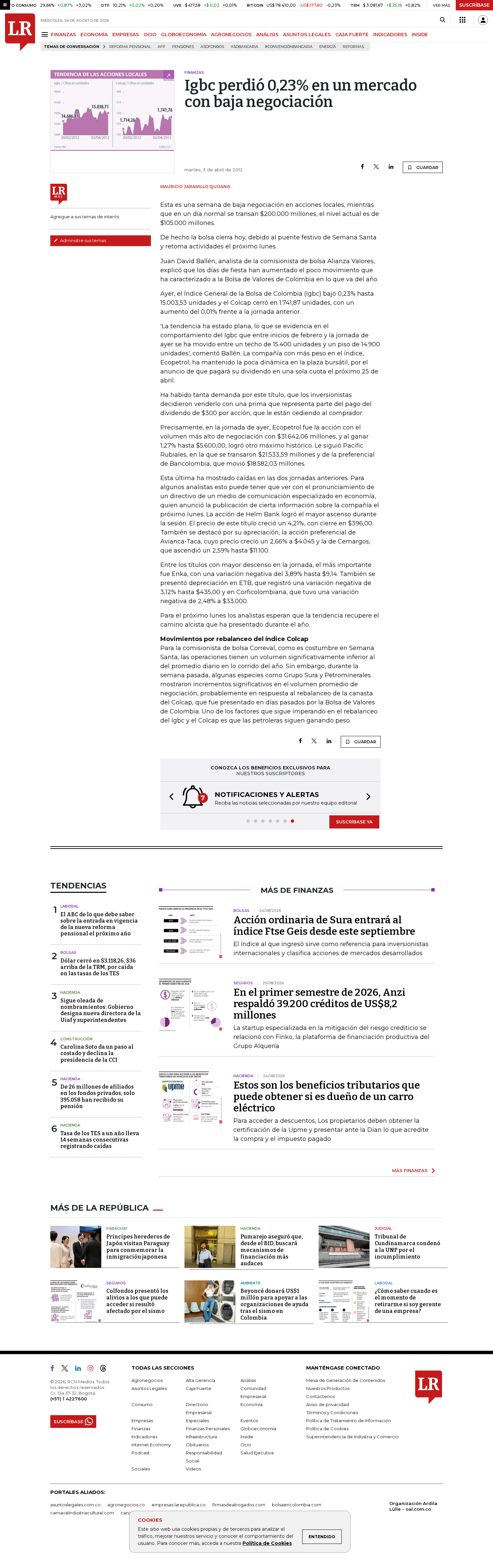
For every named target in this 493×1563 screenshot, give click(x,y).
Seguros (116, 1283)
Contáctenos (320, 1396)
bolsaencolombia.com (296, 1504)
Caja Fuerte (198, 1388)
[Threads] (106, 1369)
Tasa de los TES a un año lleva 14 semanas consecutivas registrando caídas (99, 1139)
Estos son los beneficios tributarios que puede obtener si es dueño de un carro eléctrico (326, 1096)
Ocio (245, 1444)
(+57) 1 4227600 (68, 1398)
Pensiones (183, 47)
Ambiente (250, 1283)
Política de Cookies (267, 1543)
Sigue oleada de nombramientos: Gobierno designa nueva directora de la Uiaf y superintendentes (100, 1010)
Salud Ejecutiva (257, 1452)
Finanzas (140, 1428)
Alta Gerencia (200, 1380)
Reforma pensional (130, 47)
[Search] (442, 20)
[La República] (20, 32)
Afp (161, 47)
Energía (327, 47)
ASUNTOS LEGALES (307, 35)
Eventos (249, 1420)
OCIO (150, 35)
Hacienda (70, 992)
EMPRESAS (125, 35)
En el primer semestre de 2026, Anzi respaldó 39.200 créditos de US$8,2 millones (319, 1003)
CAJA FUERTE (352, 35)
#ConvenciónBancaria (289, 47)
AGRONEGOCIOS (231, 35)
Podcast (140, 1452)
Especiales (197, 1420)
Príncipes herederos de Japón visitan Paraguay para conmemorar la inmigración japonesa (138, 1246)
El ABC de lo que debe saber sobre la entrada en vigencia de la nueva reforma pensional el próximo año (99, 924)
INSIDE (420, 35)
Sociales (140, 1468)
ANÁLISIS (267, 35)
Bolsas (68, 952)
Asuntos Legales (149, 1388)
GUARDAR (426, 167)
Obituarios (197, 1444)
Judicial (383, 1228)
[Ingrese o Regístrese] (483, 20)
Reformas (353, 47)
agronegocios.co (126, 1504)
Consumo (142, 1404)
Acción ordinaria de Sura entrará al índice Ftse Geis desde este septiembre (324, 925)
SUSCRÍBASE (474, 5)
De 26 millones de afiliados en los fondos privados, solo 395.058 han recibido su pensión (97, 1096)
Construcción (76, 1039)
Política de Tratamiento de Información (348, 1420)
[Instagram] (93, 1369)
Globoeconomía (258, 1428)
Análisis (248, 1380)
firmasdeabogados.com (238, 1504)
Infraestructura (201, 1436)
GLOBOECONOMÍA (183, 35)
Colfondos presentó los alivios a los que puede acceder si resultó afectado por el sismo (137, 1301)
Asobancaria (244, 47)
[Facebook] (362, 167)
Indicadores (144, 1436)
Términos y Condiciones (332, 1412)
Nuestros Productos (327, 1388)
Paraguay (116, 1228)
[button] (169, 797)
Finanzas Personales (208, 1428)
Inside (246, 1436)
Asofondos (212, 47)
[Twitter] (376, 167)
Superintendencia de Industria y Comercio (352, 1436)
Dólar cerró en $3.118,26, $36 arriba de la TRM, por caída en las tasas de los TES (98, 967)
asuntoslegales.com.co (75, 1504)
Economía (251, 1404)
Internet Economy (151, 1444)
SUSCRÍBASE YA (354, 821)
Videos (193, 1468)
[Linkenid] (80, 1369)
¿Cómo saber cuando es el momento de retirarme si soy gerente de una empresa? (408, 1301)
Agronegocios (147, 1380)
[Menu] (46, 34)
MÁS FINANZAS (410, 1170)
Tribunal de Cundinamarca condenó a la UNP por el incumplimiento (407, 1246)
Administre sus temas (82, 240)
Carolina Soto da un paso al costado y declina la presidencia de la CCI (96, 1053)
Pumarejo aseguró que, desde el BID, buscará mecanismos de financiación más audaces (271, 1250)
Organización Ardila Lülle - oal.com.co (413, 1506)
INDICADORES (390, 35)
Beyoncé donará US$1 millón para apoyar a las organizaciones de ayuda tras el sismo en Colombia (274, 1304)
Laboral (69, 906)
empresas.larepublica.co (179, 1504)
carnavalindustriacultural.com (82, 1512)
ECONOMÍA (94, 35)
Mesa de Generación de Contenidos (345, 1380)
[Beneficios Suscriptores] (462, 20)
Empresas (142, 1420)
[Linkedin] (391, 167)
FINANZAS (63, 35)
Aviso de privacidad (327, 1404)
